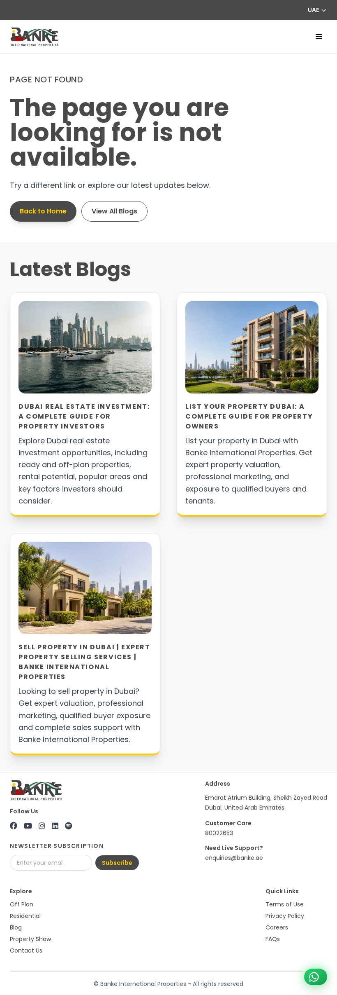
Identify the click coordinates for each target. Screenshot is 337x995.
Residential (25, 916)
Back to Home (43, 211)
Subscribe (117, 863)
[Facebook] (13, 826)
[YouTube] (28, 826)
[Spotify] (68, 826)
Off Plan (21, 904)
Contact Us (26, 950)
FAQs (272, 939)
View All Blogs (114, 211)
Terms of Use (284, 904)
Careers (276, 927)
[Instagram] (42, 826)
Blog (16, 927)
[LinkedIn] (55, 826)
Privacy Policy (284, 916)
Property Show (30, 939)
